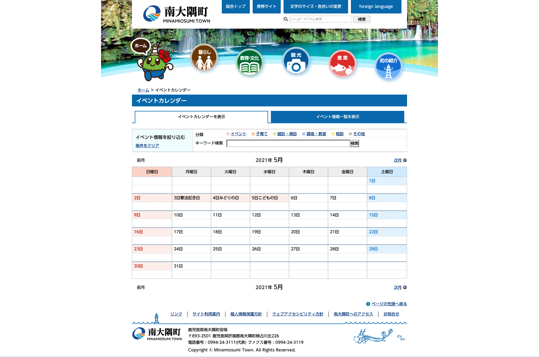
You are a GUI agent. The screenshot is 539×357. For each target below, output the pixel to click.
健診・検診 (287, 134)
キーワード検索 (209, 143)
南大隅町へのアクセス (353, 314)
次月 (398, 160)
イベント (238, 134)
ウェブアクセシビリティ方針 (297, 314)
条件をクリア (147, 146)
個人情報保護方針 (246, 314)
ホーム (143, 90)
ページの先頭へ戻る (389, 304)
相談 (340, 134)
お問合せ (391, 314)
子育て (262, 134)
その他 (359, 134)
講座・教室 (316, 134)
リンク (176, 314)
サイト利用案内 (206, 314)
